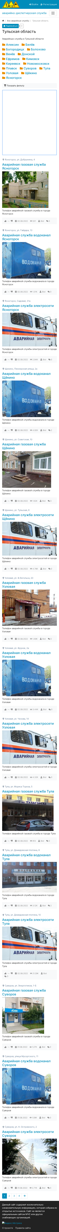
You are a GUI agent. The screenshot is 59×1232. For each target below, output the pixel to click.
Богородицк (15, 49)
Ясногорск (14, 78)
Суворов (30, 68)
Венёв (10, 54)
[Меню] (53, 13)
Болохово (38, 49)
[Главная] (3, 21)
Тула (46, 68)
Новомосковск (38, 63)
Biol (42, 221)
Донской (28, 54)
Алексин (12, 44)
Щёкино (31, 73)
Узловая (12, 73)
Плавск (11, 68)
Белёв (30, 44)
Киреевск (13, 63)
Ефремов (12, 59)
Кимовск (32, 59)
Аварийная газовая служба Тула (28, 791)
